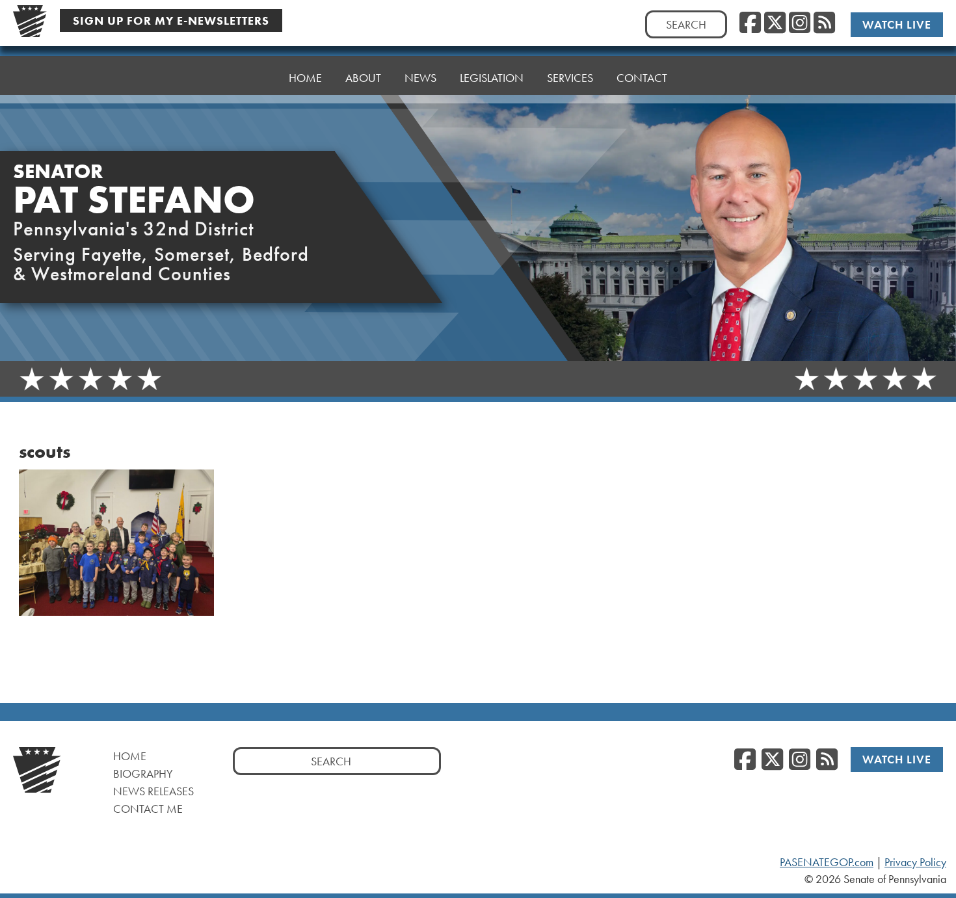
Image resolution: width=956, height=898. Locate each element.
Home (305, 77)
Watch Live (896, 24)
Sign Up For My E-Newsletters (171, 20)
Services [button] (570, 77)
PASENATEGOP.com (826, 862)
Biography (143, 773)
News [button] (420, 77)
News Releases (153, 791)
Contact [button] (642, 77)
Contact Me (148, 808)
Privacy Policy (915, 862)
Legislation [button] (492, 77)
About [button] (363, 77)
